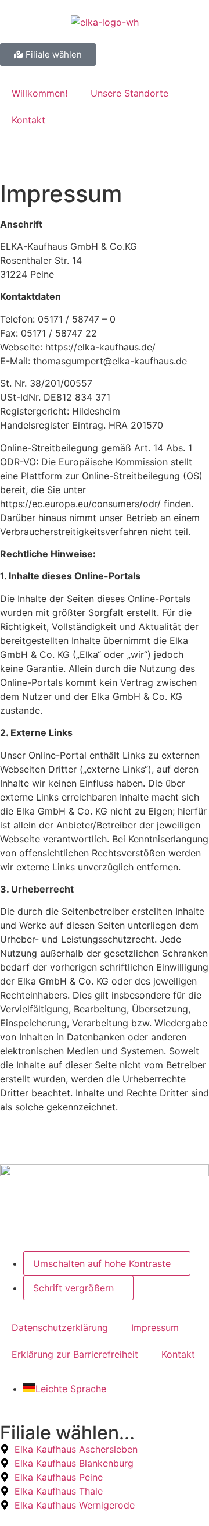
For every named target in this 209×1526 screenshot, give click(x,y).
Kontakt (28, 120)
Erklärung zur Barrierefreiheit (75, 1354)
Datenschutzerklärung (60, 1327)
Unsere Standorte (129, 93)
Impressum (155, 1327)
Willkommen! (39, 93)
